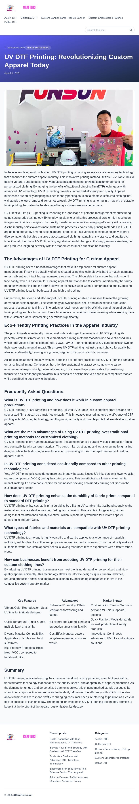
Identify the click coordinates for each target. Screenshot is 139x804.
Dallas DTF (10, 22)
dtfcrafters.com (22, 794)
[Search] (130, 29)
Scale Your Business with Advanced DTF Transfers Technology (64, 760)
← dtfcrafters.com (14, 47)
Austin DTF (10, 17)
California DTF (29, 17)
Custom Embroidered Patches (106, 17)
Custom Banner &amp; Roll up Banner (63, 17)
